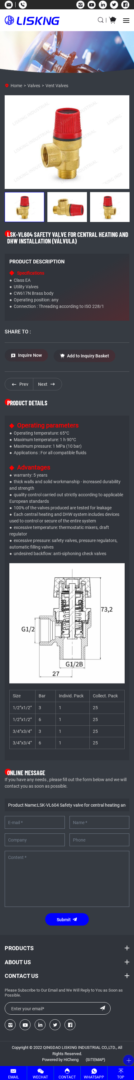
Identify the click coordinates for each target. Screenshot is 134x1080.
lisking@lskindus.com (8, 4)
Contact (67, 1076)
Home (16, 85)
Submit (64, 919)
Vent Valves (56, 85)
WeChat (40, 1076)
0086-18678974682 (22, 4)
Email (13, 1076)
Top (120, 1076)
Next (42, 384)
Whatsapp (94, 1076)
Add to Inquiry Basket (88, 356)
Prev (23, 384)
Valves (33, 85)
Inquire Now (30, 355)
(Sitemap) (95, 1059)
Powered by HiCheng (60, 1059)
